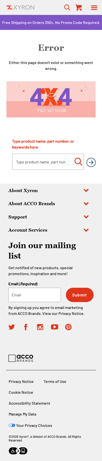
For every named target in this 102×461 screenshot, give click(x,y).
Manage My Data (22, 414)
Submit (79, 294)
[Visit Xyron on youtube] (58, 327)
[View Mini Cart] (78, 7)
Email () (22, 283)
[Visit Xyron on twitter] (15, 328)
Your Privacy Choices (34, 425)
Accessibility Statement (29, 403)
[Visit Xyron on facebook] (30, 328)
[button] (94, 7)
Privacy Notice (70, 313)
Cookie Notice (21, 392)
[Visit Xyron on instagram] (44, 328)
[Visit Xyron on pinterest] (72, 328)
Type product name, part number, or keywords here (43, 144)
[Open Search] (66, 7)
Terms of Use (55, 381)
